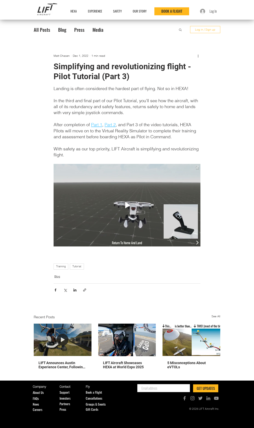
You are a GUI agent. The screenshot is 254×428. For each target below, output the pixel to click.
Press (79, 30)
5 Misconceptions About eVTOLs (186, 365)
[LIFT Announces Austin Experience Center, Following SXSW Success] (62, 340)
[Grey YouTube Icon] (216, 398)
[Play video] (127, 205)
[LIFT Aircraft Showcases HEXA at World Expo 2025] (127, 340)
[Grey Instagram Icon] (192, 398)
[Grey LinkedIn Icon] (208, 398)
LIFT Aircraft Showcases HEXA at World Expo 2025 (123, 365)
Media (97, 30)
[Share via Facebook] (55, 290)
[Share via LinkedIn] (75, 290)
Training (61, 266)
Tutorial (76, 266)
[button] (180, 29)
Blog (62, 30)
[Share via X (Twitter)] (65, 290)
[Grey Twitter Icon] (200, 398)
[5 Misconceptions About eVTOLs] (191, 340)
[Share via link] (85, 290)
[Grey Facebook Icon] (184, 398)
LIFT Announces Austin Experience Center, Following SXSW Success (61, 365)
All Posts (42, 30)
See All (216, 316)
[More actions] (198, 55)
